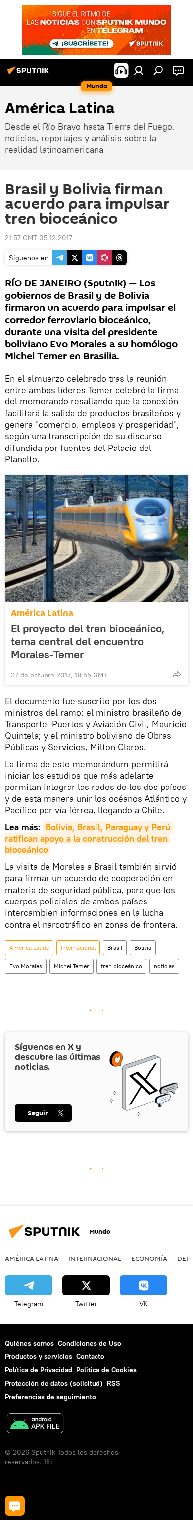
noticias (164, 966)
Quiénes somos (29, 1343)
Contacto (90, 1356)
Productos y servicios (38, 1356)
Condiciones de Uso (89, 1343)
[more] (177, 674)
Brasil (114, 947)
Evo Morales (25, 966)
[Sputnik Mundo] (29, 74)
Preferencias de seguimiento (50, 1396)
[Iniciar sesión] (138, 70)
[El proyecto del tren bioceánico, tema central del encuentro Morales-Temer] (96, 538)
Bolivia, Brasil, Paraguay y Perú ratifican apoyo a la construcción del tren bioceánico (89, 838)
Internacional (78, 947)
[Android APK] (35, 1424)
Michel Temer (71, 966)
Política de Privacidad (38, 1369)
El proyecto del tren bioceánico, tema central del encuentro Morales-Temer (88, 641)
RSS (113, 1383)
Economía (149, 1258)
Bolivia (142, 947)
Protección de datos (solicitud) (54, 1383)
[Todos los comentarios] (15, 1506)
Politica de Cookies (106, 1369)
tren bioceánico (121, 966)
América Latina (42, 613)
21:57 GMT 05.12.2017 (38, 237)
